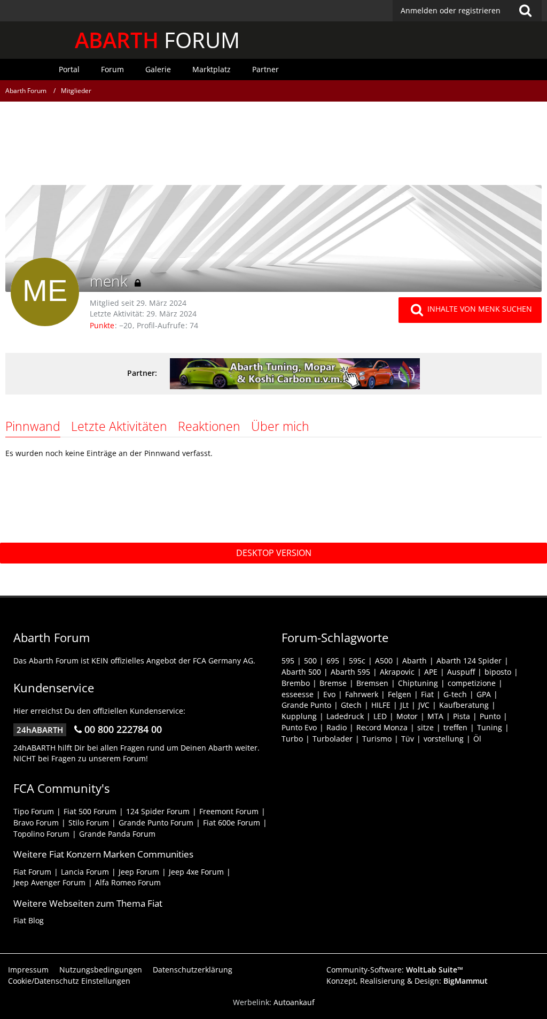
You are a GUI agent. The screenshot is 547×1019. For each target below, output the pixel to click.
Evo (329, 694)
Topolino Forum (41, 834)
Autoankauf (294, 1002)
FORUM (157, 40)
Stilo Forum (88, 822)
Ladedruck (345, 716)
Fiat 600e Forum (231, 822)
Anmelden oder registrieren (451, 10)
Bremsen (372, 683)
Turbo (292, 739)
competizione (472, 683)
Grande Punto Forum (156, 822)
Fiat (427, 694)
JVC (423, 705)
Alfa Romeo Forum (128, 882)
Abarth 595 (350, 672)
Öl (477, 739)
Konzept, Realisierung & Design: (407, 981)
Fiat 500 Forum (90, 811)
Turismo (377, 739)
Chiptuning (418, 683)
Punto (490, 716)
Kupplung (299, 716)
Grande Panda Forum (117, 834)
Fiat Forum (32, 872)
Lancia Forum (85, 872)
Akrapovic (397, 672)
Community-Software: (394, 969)
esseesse (298, 694)
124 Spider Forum (158, 811)
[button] (467, 10)
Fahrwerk (361, 694)
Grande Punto (306, 705)
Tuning (489, 727)
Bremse (333, 683)
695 (332, 660)
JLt (404, 705)
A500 (384, 660)
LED (380, 716)
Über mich (280, 426)
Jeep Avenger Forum (49, 882)
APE (430, 672)
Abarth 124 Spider (469, 660)
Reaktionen (209, 426)
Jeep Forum (139, 872)
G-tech (455, 694)
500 (310, 660)
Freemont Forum (229, 811)
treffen (455, 727)
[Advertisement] (273, 147)
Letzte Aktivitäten (119, 426)
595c (357, 660)
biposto (498, 672)
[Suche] (525, 10)
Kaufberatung (464, 705)
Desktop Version (273, 553)
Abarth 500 (301, 672)
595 (288, 660)
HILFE (380, 705)
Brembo (296, 683)
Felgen (399, 694)
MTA (435, 716)
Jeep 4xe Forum (196, 872)
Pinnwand (32, 426)
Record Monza (382, 727)
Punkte (102, 325)
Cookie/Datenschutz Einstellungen (69, 981)
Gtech (351, 705)
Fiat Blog (28, 920)
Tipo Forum (33, 811)
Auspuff (461, 672)
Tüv (407, 739)
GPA (483, 694)
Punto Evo (299, 727)
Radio (336, 727)
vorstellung (444, 739)
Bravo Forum (36, 822)
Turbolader (332, 739)
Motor (407, 716)
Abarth (414, 660)
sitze (425, 727)
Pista (461, 716)
